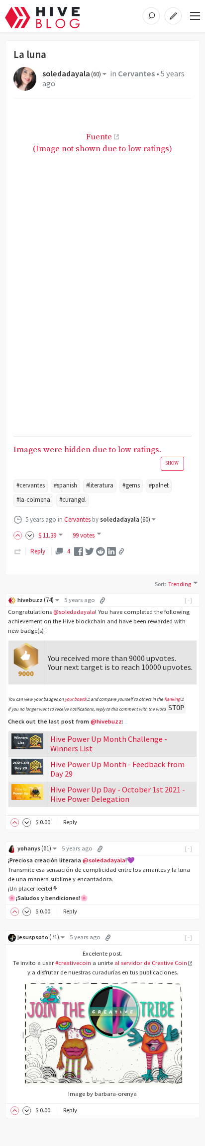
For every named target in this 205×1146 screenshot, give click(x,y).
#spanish (65, 485)
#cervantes (30, 485)
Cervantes (136, 73)
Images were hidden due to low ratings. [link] (96, 451)
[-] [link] (189, 599)
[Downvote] (29, 535)
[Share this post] (121, 551)
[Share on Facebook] (78, 550)
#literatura (99, 485)
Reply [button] (70, 822)
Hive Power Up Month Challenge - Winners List (108, 743)
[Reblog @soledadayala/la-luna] (17, 551)
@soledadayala (74, 611)
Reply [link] (37, 551)
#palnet (159, 485)
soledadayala (71, 73)
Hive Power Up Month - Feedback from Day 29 (117, 769)
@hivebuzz (106, 721)
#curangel (72, 499)
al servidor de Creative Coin (150, 962)
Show (172, 463)
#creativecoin (73, 962)
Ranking (172, 699)
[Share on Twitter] (89, 550)
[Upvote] (19, 535)
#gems (131, 485)
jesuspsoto (38, 937)
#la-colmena (33, 499)
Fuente (99, 137)
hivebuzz (35, 599)
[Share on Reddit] (100, 550)
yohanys (34, 848)
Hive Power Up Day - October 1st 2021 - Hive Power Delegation (117, 794)
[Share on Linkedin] (111, 550)
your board (75, 699)
